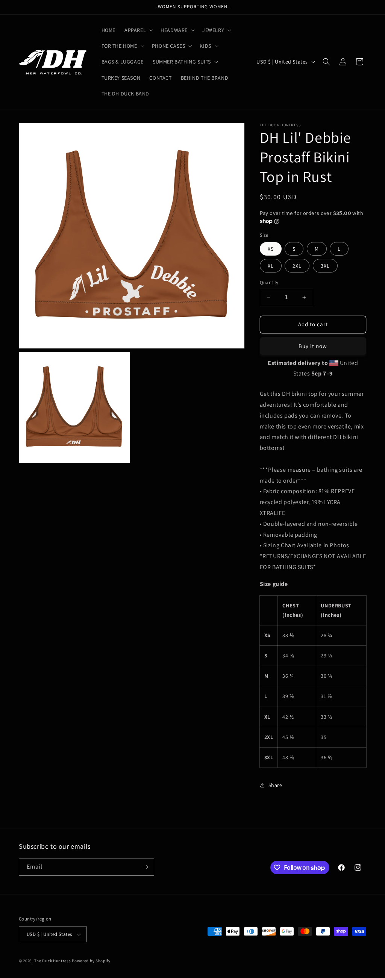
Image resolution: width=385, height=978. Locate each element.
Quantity (269, 282)
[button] (138, 30)
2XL (297, 265)
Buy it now (313, 346)
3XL (325, 265)
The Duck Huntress (52, 960)
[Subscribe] (145, 867)
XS (271, 248)
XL (271, 265)
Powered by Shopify (91, 960)
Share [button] (275, 785)
